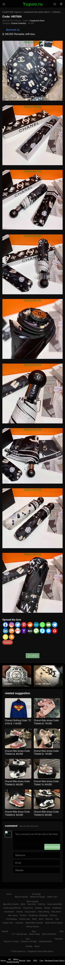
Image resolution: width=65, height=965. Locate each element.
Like (28, 938)
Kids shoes (56, 911)
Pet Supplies (11, 919)
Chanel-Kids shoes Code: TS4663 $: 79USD (46, 722)
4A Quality (36, 894)
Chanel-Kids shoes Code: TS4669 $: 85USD (46, 813)
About (36, 946)
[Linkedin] (5, 631)
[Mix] (11, 631)
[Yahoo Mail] (24, 631)
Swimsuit (49, 919)
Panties (23, 915)
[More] (11, 637)
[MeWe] (36, 624)
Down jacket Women (12, 907)
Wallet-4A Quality (37, 896)
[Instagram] (11, 624)
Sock (41, 919)
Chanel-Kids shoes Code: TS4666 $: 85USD (17, 783)
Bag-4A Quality (21, 896)
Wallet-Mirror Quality (34, 922)
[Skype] (42, 631)
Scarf (34, 919)
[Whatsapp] (42, 624)
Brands (5, 931)
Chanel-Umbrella (18, 23)
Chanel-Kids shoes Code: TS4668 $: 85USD (17, 813)
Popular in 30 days (29, 941)
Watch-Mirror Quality (54, 922)
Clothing (41, 904)
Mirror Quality (32, 901)
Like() (32, 655)
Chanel (7, 642)
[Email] (48, 624)
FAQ (61, 931)
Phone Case (24, 919)
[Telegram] (54, 624)
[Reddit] (30, 624)
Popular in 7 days (11, 941)
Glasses (38, 907)
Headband (57, 907)
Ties (57, 919)
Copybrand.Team (37, 20)
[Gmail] (18, 631)
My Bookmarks (45, 941)
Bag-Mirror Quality (11, 904)
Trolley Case (7, 922)
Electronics (28, 907)
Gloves (47, 907)
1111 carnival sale (19, 934)
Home (9, 894)
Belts (23, 904)
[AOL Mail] (30, 631)
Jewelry (19, 911)
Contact (29, 946)
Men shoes (13, 915)
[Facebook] (5, 624)
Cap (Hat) (31, 904)
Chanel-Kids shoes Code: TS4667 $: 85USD (46, 783)
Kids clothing (43, 911)
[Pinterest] (24, 624)
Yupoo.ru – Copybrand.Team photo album (35, 951)
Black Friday (34, 934)
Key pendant (30, 911)
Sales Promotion (49, 934)
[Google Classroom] (54, 631)
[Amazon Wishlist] (5, 637)
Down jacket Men (54, 904)
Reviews (58, 938)
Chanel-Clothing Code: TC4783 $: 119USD (18, 722)
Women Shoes (32, 926)
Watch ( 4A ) (52, 896)
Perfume (53, 915)
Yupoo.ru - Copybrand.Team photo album (32, 11)
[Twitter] (18, 624)
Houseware (9, 911)
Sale (34, 931)
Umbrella (56, 11)
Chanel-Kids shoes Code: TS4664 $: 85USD (17, 752)
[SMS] (36, 631)
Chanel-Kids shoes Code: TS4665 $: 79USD (46, 752)
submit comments (52, 846)
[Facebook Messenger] (48, 631)
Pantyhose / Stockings (38, 915)
